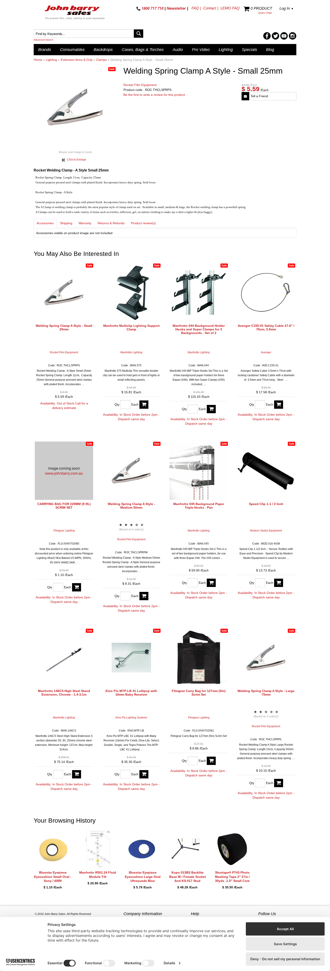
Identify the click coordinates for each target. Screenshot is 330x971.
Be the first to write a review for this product (154, 95)
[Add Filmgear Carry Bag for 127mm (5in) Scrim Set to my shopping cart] (211, 761)
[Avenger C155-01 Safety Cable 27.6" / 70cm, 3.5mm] (266, 292)
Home (38, 60)
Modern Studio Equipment (266, 530)
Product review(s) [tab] (143, 223)
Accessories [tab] (45, 223)
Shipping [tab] (66, 223)
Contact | (210, 8)
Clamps (101, 60)
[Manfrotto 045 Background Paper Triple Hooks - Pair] (198, 471)
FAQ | (196, 8)
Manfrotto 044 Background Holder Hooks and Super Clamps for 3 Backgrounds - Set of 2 (199, 329)
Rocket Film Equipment (139, 85)
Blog (270, 49)
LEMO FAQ (230, 8)
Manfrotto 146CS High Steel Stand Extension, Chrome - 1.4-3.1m (64, 692)
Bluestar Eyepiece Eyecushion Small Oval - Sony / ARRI (52, 876)
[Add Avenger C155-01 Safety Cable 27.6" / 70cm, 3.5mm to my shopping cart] (278, 404)
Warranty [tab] (85, 223)
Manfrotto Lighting (131, 352)
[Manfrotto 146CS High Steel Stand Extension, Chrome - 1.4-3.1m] (64, 657)
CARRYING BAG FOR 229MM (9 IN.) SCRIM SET (64, 505)
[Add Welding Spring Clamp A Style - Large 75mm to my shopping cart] (278, 783)
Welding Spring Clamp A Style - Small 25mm (64, 327)
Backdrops (103, 49)
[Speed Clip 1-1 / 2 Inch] (266, 471)
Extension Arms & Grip (76, 60)
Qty (116, 404)
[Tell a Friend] (245, 96)
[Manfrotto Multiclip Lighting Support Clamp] (131, 292)
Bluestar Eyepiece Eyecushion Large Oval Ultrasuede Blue (143, 876)
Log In (286, 8)
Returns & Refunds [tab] (111, 223)
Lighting (226, 49)
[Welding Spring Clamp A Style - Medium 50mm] (131, 471)
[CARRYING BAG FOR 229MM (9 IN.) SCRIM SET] (64, 471)
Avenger (266, 352)
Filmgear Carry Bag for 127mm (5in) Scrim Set (199, 692)
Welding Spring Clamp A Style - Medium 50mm (131, 505)
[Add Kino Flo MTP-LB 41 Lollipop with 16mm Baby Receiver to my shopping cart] (143, 774)
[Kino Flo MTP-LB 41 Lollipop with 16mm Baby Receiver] (131, 657)
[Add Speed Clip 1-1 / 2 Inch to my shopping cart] (278, 583)
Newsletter (176, 8)
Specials (249, 49)
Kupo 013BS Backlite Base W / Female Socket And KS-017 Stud (187, 876)
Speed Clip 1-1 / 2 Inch (266, 504)
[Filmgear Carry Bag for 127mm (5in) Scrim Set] (198, 657)
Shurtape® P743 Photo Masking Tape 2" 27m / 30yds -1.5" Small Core (232, 876)
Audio (178, 49)
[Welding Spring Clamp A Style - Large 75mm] (266, 657)
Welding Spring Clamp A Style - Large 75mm (266, 692)
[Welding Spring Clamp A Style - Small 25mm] (64, 292)
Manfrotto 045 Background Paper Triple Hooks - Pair (198, 505)
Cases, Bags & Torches (143, 49)
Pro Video (201, 49)
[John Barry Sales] (75, 13)
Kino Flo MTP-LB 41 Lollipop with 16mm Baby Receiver (131, 692)
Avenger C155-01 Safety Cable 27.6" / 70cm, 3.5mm (266, 327)
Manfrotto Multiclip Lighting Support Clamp (131, 327)
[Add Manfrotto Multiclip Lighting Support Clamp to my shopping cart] (143, 404)
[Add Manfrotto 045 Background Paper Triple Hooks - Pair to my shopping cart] (211, 583)
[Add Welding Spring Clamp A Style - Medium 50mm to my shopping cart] (143, 596)
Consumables (72, 49)
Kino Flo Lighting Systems (131, 717)
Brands (44, 49)
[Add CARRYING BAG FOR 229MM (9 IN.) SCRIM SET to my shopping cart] (76, 587)
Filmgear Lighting (64, 530)
